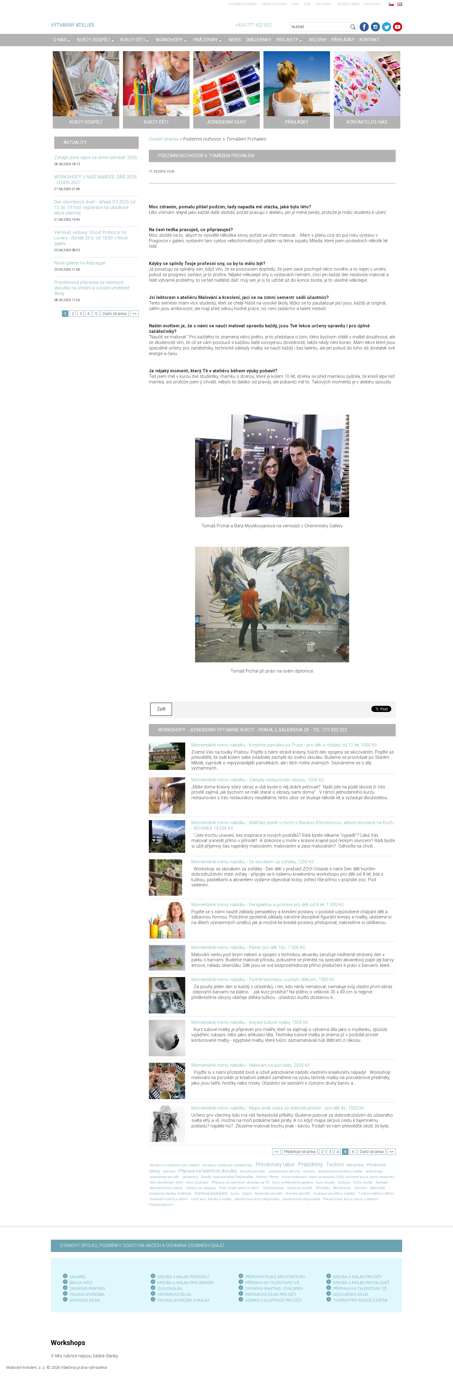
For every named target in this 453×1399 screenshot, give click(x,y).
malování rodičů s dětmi (169, 1199)
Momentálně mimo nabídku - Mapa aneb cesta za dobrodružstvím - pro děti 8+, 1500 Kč (277, 1108)
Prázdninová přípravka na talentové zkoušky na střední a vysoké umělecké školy (91, 288)
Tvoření (335, 1164)
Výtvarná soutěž (299, 1188)
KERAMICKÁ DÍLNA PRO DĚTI (270, 1294)
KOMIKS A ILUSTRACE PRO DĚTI (273, 1300)
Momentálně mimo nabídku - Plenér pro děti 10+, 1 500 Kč (248, 947)
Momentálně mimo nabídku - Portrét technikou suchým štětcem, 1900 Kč (263, 979)
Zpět (161, 709)
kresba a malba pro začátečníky (227, 1165)
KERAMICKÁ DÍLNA (174, 1294)
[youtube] (397, 26)
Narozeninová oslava (166, 1188)
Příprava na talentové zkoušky (207, 1171)
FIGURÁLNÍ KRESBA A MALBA (183, 1300)
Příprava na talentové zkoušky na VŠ (240, 1182)
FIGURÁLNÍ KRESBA (87, 1294)
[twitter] (386, 26)
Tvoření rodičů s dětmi (376, 1193)
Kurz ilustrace (197, 1182)
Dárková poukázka (210, 1193)
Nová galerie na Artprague (79, 263)
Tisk (307, 4)
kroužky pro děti (252, 1171)
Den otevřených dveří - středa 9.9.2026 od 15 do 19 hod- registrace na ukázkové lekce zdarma (94, 207)
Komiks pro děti (298, 1193)
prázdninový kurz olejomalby (257, 1199)
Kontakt (373, 4)
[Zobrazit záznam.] (167, 756)
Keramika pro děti (269, 1193)
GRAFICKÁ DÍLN (84, 1300)
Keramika (355, 1165)
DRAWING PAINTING (87, 1288)
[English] (399, 4)
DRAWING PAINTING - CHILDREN (274, 1288)
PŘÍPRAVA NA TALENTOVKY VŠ (272, 1282)
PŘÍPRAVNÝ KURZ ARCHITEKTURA (275, 1276)
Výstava (344, 1182)
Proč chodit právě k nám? (239, 1188)
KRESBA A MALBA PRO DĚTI (357, 1276)
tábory (247, 1193)
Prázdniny (310, 1164)
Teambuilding (273, 1188)
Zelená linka (348, 4)
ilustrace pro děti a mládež (334, 1193)
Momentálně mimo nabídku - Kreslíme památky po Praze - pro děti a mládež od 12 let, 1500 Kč (284, 745)
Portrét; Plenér (267, 1177)
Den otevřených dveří (166, 1182)
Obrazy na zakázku (201, 1188)
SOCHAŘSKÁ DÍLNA (350, 1294)
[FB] (364, 26)
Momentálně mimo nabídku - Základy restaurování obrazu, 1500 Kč (257, 780)
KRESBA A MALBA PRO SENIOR (184, 1282)
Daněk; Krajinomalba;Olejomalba (227, 1177)
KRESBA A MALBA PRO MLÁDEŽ (361, 1282)
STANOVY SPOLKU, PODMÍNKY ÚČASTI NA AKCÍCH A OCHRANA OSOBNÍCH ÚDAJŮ (142, 1245)
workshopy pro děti (164, 1177)
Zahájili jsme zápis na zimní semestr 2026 (95, 157)
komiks (309, 1171)
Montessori (342, 1188)
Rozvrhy (324, 4)
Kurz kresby (325, 1182)
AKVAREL (78, 1276)
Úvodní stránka (242, 4)
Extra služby (363, 1182)
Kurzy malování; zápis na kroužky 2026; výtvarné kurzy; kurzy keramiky (338, 1177)
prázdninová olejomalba (301, 1199)
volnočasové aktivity (284, 1171)
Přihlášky (323, 1188)
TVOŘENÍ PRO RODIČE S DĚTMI (360, 1300)
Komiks (169, 1171)
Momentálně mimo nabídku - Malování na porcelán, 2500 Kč (250, 1065)
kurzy (235, 1193)
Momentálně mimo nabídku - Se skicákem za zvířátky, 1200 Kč (252, 862)
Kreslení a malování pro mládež (175, 1165)
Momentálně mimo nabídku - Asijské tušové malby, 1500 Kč (249, 1022)
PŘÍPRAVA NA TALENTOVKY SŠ (360, 1288)
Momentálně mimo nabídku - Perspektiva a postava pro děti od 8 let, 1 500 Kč (267, 904)
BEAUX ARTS (81, 1282)
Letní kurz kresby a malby (211, 1199)
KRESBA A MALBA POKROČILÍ (183, 1276)
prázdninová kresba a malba (340, 1171)
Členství (360, 1188)
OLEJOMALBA (169, 1288)
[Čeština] (391, 4)
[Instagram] (375, 26)
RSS (295, 4)
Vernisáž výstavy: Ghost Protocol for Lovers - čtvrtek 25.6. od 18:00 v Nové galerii (91, 238)
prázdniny (190, 1177)
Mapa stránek (274, 4)
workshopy (373, 1171)
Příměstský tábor (275, 1164)
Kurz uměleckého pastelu (292, 1182)
